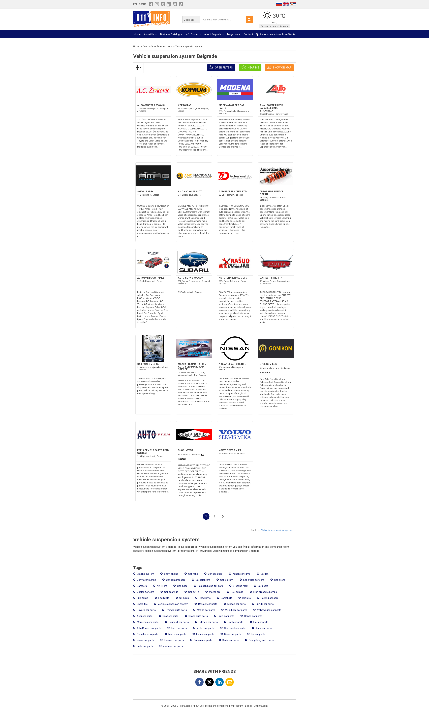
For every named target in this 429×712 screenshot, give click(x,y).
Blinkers (246, 597)
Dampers (141, 585)
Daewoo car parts (173, 640)
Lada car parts (144, 646)
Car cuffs (193, 591)
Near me (253, 67)
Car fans (193, 573)
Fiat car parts (260, 622)
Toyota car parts (146, 610)
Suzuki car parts (264, 604)
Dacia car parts (232, 634)
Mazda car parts (205, 610)
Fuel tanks (142, 597)
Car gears (262, 585)
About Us (149, 34)
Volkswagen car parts (268, 610)
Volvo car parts (205, 628)
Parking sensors (269, 597)
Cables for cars (145, 591)
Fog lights (163, 597)
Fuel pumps (236, 591)
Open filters (223, 67)
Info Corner (192, 34)
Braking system (145, 573)
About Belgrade (212, 34)
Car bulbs (182, 585)
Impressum (237, 705)
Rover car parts (145, 640)
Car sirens (279, 579)
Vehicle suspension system (277, 530)
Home (137, 34)
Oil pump (184, 597)
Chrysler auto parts (147, 634)
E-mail (248, 705)
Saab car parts (230, 640)
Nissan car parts (236, 604)
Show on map (281, 67)
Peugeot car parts (178, 622)
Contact (248, 34)
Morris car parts (177, 634)
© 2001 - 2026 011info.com (176, 705)
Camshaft (226, 597)
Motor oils (214, 591)
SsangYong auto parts (261, 640)
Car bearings (171, 591)
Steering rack (240, 585)
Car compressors (175, 579)
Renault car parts (207, 604)
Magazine (232, 34)
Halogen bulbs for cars (210, 585)
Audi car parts (144, 616)
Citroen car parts (208, 622)
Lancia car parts (205, 634)
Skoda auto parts (198, 616)
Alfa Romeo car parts (148, 628)
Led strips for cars (253, 579)
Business (189, 19)
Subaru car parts (202, 640)
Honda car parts (252, 616)
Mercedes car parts (147, 622)
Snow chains (170, 573)
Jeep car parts (263, 628)
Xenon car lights (241, 573)
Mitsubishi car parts (235, 610)
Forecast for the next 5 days (273, 26)
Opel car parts (235, 622)
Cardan (264, 573)
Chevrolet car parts (234, 628)
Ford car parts (178, 628)
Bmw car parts (225, 616)
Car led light (226, 579)
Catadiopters (202, 579)
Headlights (204, 597)
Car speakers (215, 573)
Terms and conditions (216, 705)
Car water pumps (146, 579)
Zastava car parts (172, 646)
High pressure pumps (265, 591)
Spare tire (142, 604)
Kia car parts (257, 634)
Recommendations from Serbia (277, 34)
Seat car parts (170, 616)
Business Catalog (170, 34)
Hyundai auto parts (176, 610)
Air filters (161, 585)
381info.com (261, 705)
